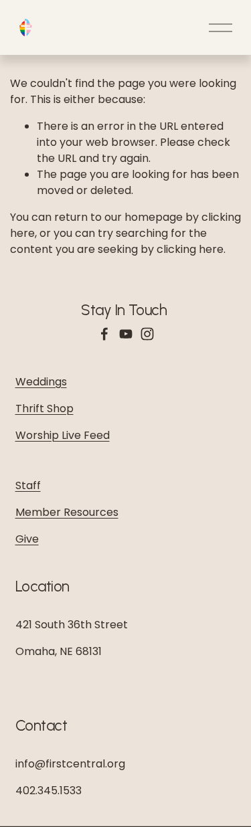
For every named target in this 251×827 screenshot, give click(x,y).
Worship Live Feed (62, 435)
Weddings (41, 381)
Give (27, 539)
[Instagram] (147, 334)
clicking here (190, 249)
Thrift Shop (44, 408)
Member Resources (66, 512)
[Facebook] (104, 334)
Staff (28, 485)
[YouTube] (126, 334)
